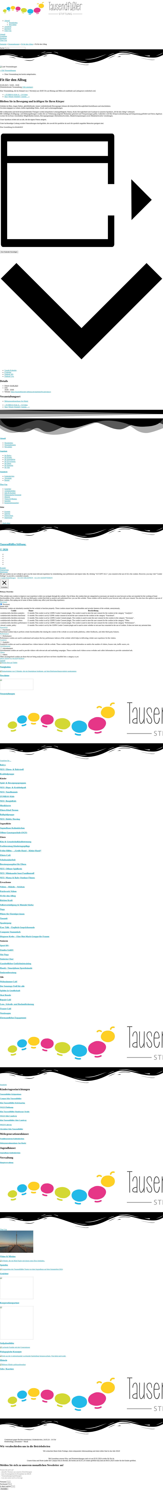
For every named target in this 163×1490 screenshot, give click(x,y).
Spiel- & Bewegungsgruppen (13, 783)
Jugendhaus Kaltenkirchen (12, 828)
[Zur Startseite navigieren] (42, 17)
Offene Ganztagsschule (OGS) (13, 832)
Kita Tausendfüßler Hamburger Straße (14, 1112)
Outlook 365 (8, 374)
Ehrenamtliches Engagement (13, 1018)
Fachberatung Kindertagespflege (15, 846)
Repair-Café (5, 1000)
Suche (2, 48)
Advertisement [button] (5, 646)
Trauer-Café (5, 1008)
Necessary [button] (3, 602)
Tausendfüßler (13, 544)
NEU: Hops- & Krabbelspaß (13, 787)
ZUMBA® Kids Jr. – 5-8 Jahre (16, 95)
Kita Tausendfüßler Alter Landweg (13, 1120)
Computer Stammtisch (10, 932)
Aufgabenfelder (7, 1343)
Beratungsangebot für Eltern (13, 864)
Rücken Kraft (6, 900)
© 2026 (4, 549)
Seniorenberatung (8, 972)
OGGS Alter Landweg (8, 1116)
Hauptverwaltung (6, 1162)
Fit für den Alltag (27, 44)
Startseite (3, 44)
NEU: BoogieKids (8, 801)
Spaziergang (5, 923)
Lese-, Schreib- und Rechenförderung (17, 1004)
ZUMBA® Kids (7, 796)
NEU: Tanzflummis (9, 792)
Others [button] (2, 652)
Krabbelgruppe (7, 774)
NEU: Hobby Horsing (10, 819)
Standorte (7, 29)
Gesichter (4, 1273)
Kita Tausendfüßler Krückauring (12, 1103)
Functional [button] (3, 628)
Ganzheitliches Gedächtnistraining (15, 963)
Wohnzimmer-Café (8, 981)
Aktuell (7, 21)
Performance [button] (4, 634)
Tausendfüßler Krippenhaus (10, 1094)
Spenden (4, 1265)
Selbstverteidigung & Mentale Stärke (16, 905)
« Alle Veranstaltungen (8, 70)
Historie (3, 1360)
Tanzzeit (3, 918)
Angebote (7, 27)
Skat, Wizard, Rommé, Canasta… (16, 97)
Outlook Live (9, 376)
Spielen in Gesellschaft (10, 990)
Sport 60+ (4, 945)
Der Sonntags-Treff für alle (12, 986)
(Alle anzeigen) (27, 87)
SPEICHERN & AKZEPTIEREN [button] (12, 659)
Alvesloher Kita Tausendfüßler (11, 1129)
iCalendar (7, 372)
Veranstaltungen (13, 44)
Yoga (2, 909)
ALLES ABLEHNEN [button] (25, 578)
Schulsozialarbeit (7, 860)
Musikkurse (5, 805)
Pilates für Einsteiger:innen (12, 914)
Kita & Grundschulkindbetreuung (15, 842)
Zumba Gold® (6, 950)
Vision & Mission (8, 1256)
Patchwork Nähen (8, 891)
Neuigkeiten (13, 23)
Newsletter (12, 25)
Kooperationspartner (9, 1303)
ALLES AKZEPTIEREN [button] (43, 578)
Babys (3, 765)
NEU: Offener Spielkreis (11, 869)
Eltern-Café (5, 855)
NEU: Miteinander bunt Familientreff (17, 873)
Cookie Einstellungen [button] (8, 578)
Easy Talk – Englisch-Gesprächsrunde (17, 927)
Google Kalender (10, 370)
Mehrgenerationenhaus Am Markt (16, 401)
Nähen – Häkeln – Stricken (12, 887)
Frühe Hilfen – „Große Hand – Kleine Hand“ (20, 850)
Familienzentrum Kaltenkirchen (12, 1139)
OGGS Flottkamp (6, 1107)
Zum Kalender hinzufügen (9, 252)
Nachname (4, 1484)
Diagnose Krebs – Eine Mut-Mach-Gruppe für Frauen (24, 936)
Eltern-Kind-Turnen (9, 810)
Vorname (3, 1482)
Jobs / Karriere (7, 1369)
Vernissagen (5, 1013)
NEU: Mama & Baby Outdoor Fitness (17, 878)
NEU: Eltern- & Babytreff (12, 769)
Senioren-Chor (6, 959)
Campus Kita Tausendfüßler (10, 1099)
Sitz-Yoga (4, 954)
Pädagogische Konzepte (11, 1352)
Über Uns (7, 31)
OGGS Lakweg (6, 1125)
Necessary (6, 604)
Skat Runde (5, 995)
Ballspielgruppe (7, 814)
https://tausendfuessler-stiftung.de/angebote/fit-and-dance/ (31, 392)
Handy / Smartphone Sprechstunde (16, 968)
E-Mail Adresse (5, 1486)
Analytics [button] (3, 640)
